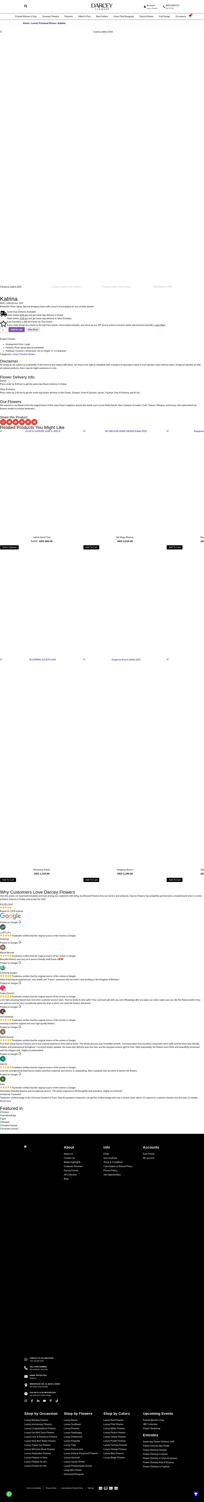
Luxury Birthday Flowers (36, 1420)
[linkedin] (39, 1400)
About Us (68, 1154)
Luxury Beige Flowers (114, 1457)
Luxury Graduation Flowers (37, 1453)
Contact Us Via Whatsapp (42, 1358)
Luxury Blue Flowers (113, 1453)
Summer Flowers (50, 16)
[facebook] (33, 1400)
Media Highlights (72, 1162)
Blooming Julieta (41, 870)
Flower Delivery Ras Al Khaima (158, 1462)
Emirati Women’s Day (26, 16)
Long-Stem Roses (73, 1470)
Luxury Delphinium (73, 1437)
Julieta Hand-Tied (41, 537)
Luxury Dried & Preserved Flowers (81, 1453)
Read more (5, 1101)
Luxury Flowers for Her (35, 1466)
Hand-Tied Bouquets (124, 16)
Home (26, 23)
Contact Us (69, 1158)
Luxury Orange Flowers (114, 1449)
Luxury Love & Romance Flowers (40, 1437)
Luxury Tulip (70, 1445)
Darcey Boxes (146, 16)
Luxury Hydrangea (73, 1432)
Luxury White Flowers (114, 1428)
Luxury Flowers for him (35, 1462)
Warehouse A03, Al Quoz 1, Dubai (45, 1384)
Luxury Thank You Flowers (37, 1445)
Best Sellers (102, 16)
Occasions (181, 16)
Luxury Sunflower (72, 1424)
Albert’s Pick (84, 16)
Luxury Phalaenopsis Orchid (78, 1466)
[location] (26, 1385)
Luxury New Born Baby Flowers (40, 1441)
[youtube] (45, 1400)
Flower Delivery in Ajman (155, 1454)
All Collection (70, 1174)
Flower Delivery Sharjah (155, 1450)
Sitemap (91, 1488)
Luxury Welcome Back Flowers (39, 1449)
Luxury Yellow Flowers (114, 1437)
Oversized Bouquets (74, 1474)
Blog (66, 1179)
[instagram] (26, 1400)
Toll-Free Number (38, 1367)
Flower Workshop (151, 1428)
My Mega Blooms (125, 537)
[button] (3, 422)
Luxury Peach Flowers (114, 1432)
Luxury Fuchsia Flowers (115, 1445)
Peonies (69, 16)
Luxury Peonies (71, 1428)
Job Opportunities (112, 1174)
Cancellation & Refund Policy (117, 1166)
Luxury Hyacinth (72, 1457)
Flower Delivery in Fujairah (156, 1466)
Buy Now (33, 329)
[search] (25, 6)
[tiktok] (58, 1400)
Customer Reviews (73, 1166)
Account (151, 5)
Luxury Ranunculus (73, 1449)
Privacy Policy (110, 1170)
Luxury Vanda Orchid (74, 1462)
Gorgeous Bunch (125, 870)
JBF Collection (150, 1424)
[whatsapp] (26, 1359)
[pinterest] (51, 1400)
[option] (102, 157)
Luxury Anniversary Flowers (38, 1424)
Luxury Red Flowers (113, 1420)
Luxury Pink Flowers (113, 1424)
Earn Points (148, 1154)
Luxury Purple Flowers (114, 1441)
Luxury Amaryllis (72, 1441)
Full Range (164, 16)
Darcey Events (71, 1170)
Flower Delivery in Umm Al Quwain (160, 1458)
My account (148, 1158)
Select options (9, 547)
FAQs (106, 1154)
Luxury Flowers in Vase (35, 1457)
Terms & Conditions (113, 1162)
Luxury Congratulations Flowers (40, 1428)
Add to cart (16, 329)
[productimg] (41, 482)
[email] (26, 1376)
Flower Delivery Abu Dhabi (156, 1446)
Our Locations (110, 1158)
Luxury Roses (70, 1420)
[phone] (164, 7)
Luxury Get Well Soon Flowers (39, 1432)
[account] (145, 7)
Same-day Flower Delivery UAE (158, 1441)
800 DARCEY (173, 5)
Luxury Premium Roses (43, 23)
